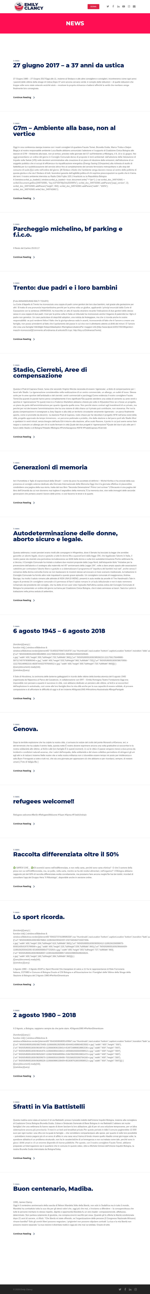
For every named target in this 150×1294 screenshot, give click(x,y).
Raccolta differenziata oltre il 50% (66, 854)
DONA (93, 6)
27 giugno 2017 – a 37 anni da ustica (68, 65)
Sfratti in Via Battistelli (49, 1106)
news (17, 61)
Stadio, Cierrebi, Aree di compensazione (50, 372)
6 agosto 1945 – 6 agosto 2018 (59, 630)
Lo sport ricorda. (39, 916)
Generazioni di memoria (50, 467)
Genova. (25, 729)
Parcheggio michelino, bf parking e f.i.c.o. (67, 231)
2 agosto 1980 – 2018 (44, 1015)
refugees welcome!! (43, 801)
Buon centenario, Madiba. (53, 1188)
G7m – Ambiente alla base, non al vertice (64, 130)
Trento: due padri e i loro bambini (66, 287)
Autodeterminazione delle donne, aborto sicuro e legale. (65, 536)
